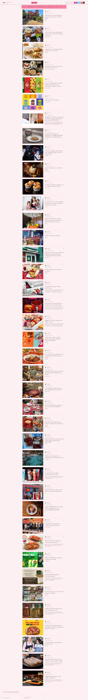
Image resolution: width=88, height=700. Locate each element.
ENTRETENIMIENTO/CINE (31, 6)
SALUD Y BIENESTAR (50, 6)
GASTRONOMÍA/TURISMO (49, 13)
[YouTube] (81, 3)
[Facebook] (77, 3)
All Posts (23, 6)
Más (60, 6)
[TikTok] (84, 3)
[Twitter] (79, 3)
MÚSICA (56, 6)
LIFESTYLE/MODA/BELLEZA (41, 6)
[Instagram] (75, 3)
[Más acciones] (63, 11)
